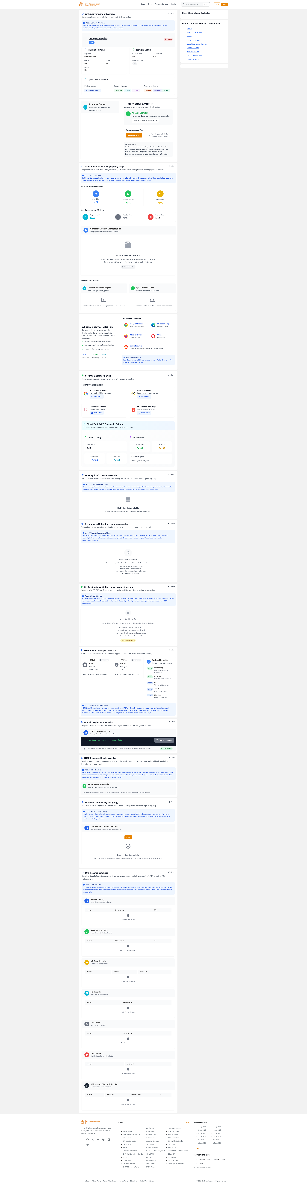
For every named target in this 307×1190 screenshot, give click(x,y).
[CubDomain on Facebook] (87, 1139)
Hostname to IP (151, 1160)
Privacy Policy (96, 1181)
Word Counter (127, 1131)
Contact (174, 4)
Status (151, 1181)
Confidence (116, 456)
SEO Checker (150, 1128)
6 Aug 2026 (217, 1127)
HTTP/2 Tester (128, 1148)
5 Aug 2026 (202, 1130)
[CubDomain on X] (93, 1139)
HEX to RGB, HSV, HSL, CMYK (155, 1151)
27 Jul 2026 (217, 1143)
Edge (208, 1159)
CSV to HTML (127, 1144)
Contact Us (143, 1181)
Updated (108, 60)
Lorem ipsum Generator (176, 1164)
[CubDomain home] (90, 1122)
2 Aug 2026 (217, 1133)
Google (120, 90)
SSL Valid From (137, 54)
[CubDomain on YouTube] (98, 1139)
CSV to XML (172, 1144)
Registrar (87, 54)
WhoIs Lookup (150, 1131)
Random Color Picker (130, 1151)
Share (172, 13)
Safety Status (90, 444)
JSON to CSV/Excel (152, 1148)
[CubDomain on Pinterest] (103, 1139)
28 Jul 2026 (202, 1143)
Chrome (202, 1159)
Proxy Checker (150, 1164)
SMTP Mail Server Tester (131, 1167)
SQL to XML (149, 1157)
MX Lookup (172, 1157)
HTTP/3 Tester (150, 1167)
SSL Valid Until (157, 54)
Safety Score (94, 456)
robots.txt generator (195, 59)
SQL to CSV (171, 1154)
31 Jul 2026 (217, 1137)
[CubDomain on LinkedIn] (108, 1139)
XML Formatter (193, 52)
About (87, 1181)
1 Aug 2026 (202, 1137)
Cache (149, 90)
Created (87, 60)
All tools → (185, 1122)
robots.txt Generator (153, 1141)
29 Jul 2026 (217, 1140)
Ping (128, 837)
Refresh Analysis (134, 135)
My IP (189, 29)
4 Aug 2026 (217, 1130)
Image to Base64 (193, 40)
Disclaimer (133, 1181)
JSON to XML (172, 1148)
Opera (223, 1159)
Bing (128, 90)
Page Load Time (137, 60)
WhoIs (189, 36)
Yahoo (136, 90)
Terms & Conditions (109, 1181)
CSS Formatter (150, 1138)
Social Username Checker (197, 44)
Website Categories (137, 457)
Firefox (216, 1159)
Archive (158, 90)
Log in (217, 4)
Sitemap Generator (194, 33)
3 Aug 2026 (202, 1133)
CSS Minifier (127, 1138)
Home (143, 4)
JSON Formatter (173, 1138)
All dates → (197, 1149)
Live (167, 90)
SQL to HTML (150, 1154)
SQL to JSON (127, 1157)
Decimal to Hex (173, 1160)
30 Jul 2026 (202, 1140)
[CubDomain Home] (89, 4)
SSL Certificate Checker (175, 1141)
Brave (201, 1163)
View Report (98, 396)
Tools (150, 4)
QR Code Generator (194, 56)
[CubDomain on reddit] (87, 1145)
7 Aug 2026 (202, 1127)
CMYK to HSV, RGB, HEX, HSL (133, 1154)
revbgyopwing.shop (98, 38)
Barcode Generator (129, 1164)
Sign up (225, 4)
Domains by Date (161, 4)
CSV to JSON (150, 1144)
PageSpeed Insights (93, 90)
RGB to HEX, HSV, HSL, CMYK (178, 1151)
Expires (86, 67)
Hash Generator (193, 48)
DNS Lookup (127, 1160)
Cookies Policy (123, 1181)
